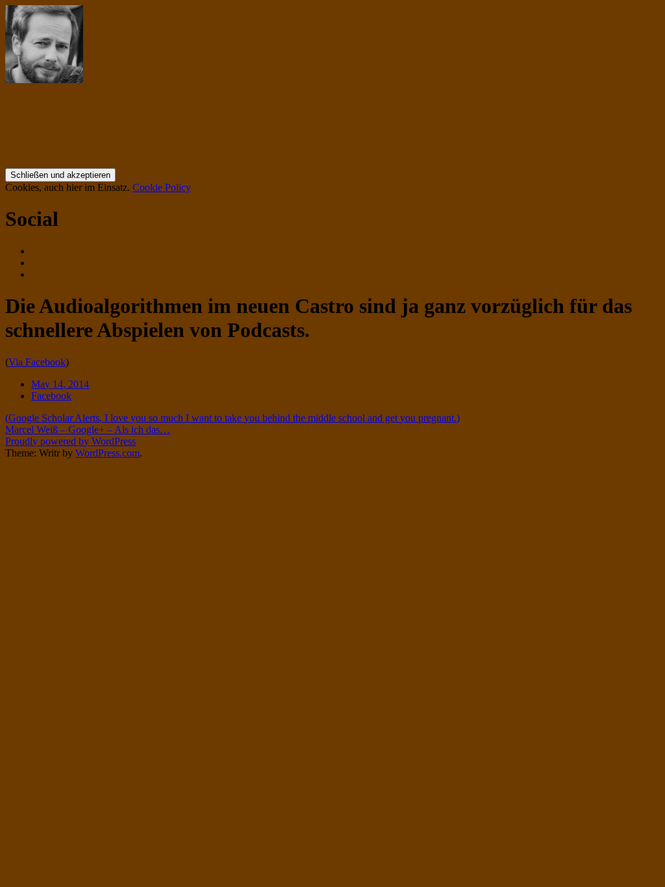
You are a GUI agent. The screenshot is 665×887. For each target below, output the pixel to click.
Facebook (51, 395)
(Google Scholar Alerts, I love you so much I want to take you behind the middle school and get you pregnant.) (232, 417)
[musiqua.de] (44, 79)
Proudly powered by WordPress (70, 441)
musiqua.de (56, 111)
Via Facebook (37, 362)
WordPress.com (107, 452)
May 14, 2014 (60, 384)
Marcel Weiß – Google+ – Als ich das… (87, 429)
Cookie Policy (161, 187)
